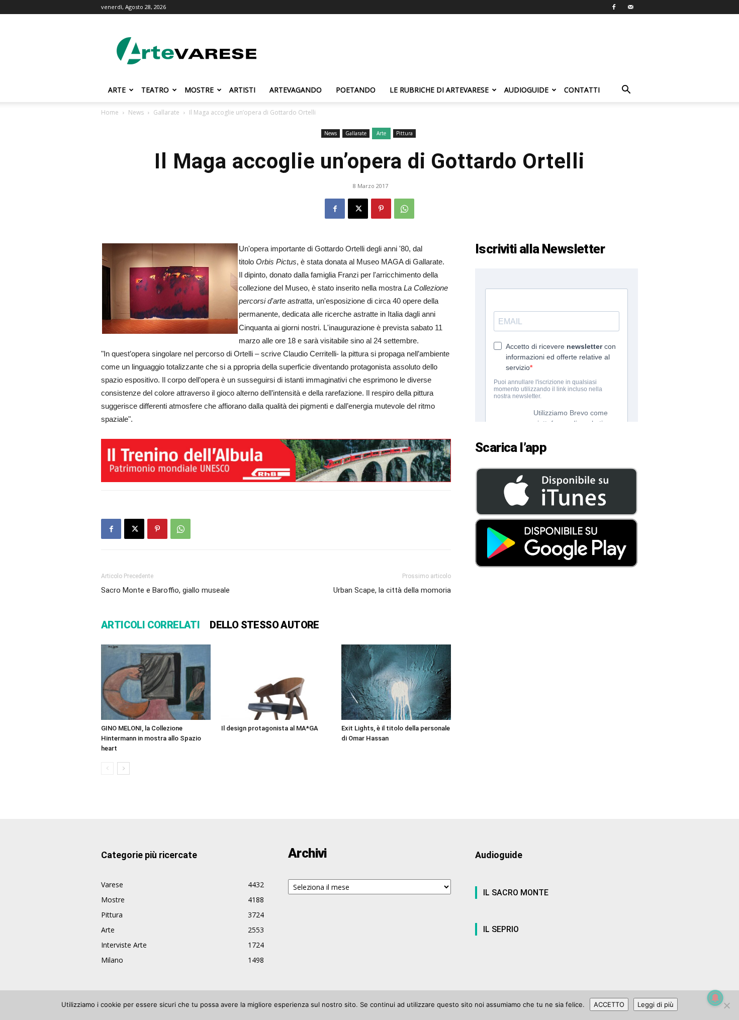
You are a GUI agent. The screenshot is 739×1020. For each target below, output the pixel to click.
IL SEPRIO (501, 929)
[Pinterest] (381, 209)
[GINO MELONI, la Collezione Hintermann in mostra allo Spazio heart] (156, 682)
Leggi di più (655, 1004)
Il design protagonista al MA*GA (269, 728)
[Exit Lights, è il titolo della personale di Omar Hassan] (396, 682)
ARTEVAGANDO (295, 90)
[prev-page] (107, 768)
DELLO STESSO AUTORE (264, 625)
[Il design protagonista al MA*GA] (276, 682)
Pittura (404, 133)
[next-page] (123, 768)
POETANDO (356, 90)
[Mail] (630, 7)
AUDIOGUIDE (526, 90)
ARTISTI (242, 90)
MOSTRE (199, 90)
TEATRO (155, 90)
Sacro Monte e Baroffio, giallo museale (165, 590)
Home (110, 112)
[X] (358, 209)
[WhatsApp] (404, 209)
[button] (626, 91)
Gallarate (166, 112)
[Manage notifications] (715, 998)
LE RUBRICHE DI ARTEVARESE (439, 90)
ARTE (117, 90)
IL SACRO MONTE (515, 892)
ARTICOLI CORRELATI (150, 625)
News (136, 112)
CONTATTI (582, 90)
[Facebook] (613, 7)
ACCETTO (609, 1004)
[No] (726, 1005)
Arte (381, 133)
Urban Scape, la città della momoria (392, 590)
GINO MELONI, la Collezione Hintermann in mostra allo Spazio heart (151, 738)
